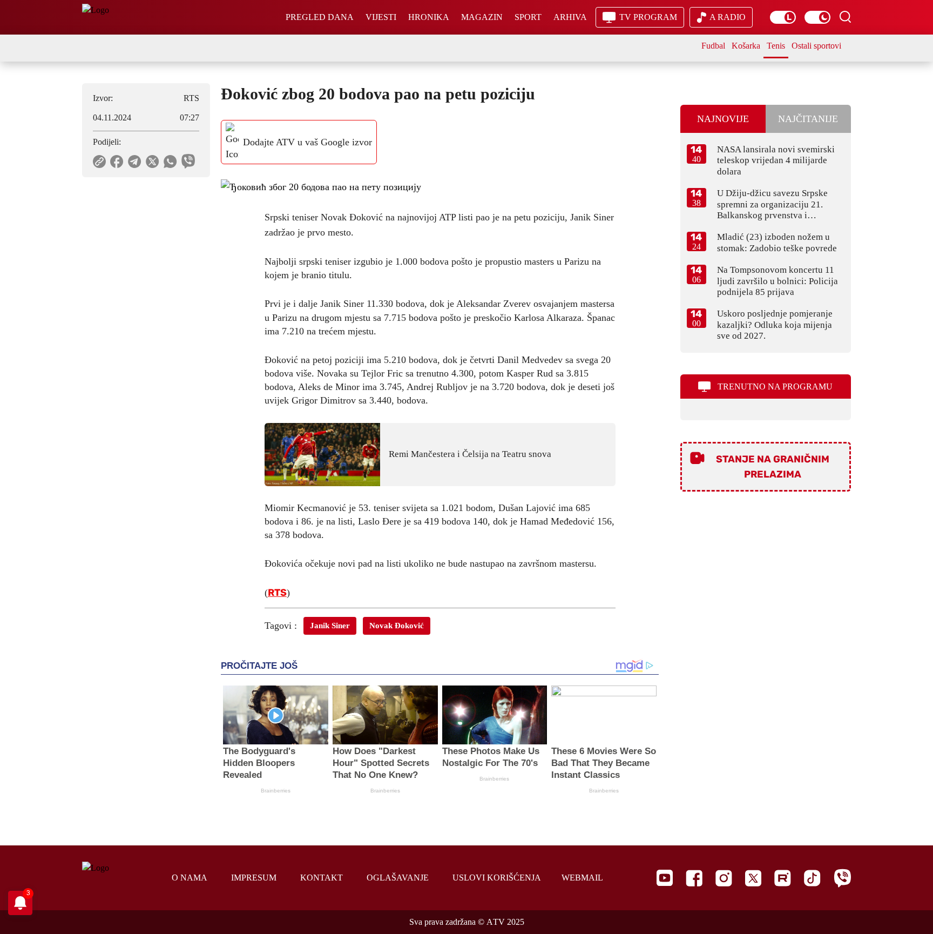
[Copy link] (99, 161)
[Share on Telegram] (134, 161)
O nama (189, 877)
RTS (277, 593)
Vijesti (381, 17)
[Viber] (842, 878)
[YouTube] (665, 878)
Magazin (482, 17)
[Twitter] (753, 878)
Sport (528, 17)
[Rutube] (782, 878)
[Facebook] (694, 878)
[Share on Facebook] (117, 161)
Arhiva (570, 17)
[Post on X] (152, 161)
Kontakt (321, 877)
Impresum (253, 877)
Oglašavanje (398, 877)
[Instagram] (723, 878)
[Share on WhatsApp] (170, 161)
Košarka (746, 45)
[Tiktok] (812, 878)
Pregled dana (320, 17)
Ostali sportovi (816, 45)
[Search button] (845, 17)
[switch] (783, 17)
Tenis (776, 45)
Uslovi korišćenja (496, 877)
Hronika (428, 17)
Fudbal (713, 45)
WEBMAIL (582, 877)
